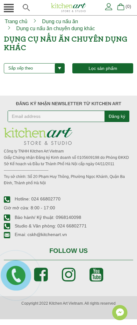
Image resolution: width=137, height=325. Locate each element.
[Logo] (68, 7)
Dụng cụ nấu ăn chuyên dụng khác (55, 28)
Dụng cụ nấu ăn (60, 21)
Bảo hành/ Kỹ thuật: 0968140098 (47, 217)
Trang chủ (16, 21)
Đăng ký (117, 116)
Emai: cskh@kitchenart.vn (40, 234)
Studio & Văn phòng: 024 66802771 (50, 225)
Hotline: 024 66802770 (37, 198)
